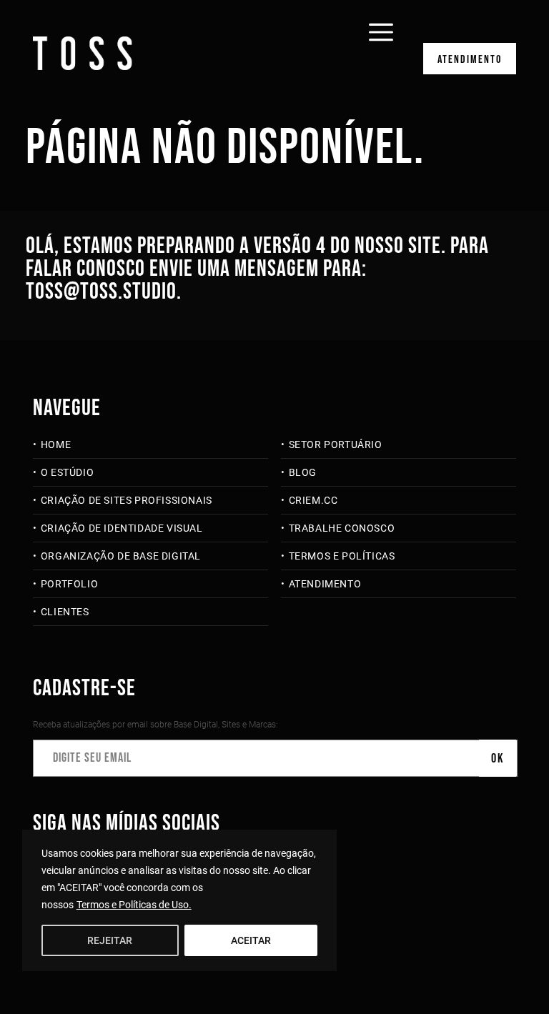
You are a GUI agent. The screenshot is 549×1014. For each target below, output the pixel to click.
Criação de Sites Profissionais (126, 500)
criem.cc (313, 500)
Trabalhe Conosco (342, 528)
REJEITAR (109, 940)
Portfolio (69, 584)
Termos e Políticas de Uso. (134, 904)
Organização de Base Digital (121, 556)
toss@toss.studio (101, 292)
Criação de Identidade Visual (121, 528)
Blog (303, 472)
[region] (179, 900)
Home (56, 444)
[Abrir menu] (381, 23)
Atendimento (469, 59)
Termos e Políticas (342, 556)
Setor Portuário (335, 444)
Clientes (65, 611)
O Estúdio (67, 472)
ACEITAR (251, 940)
